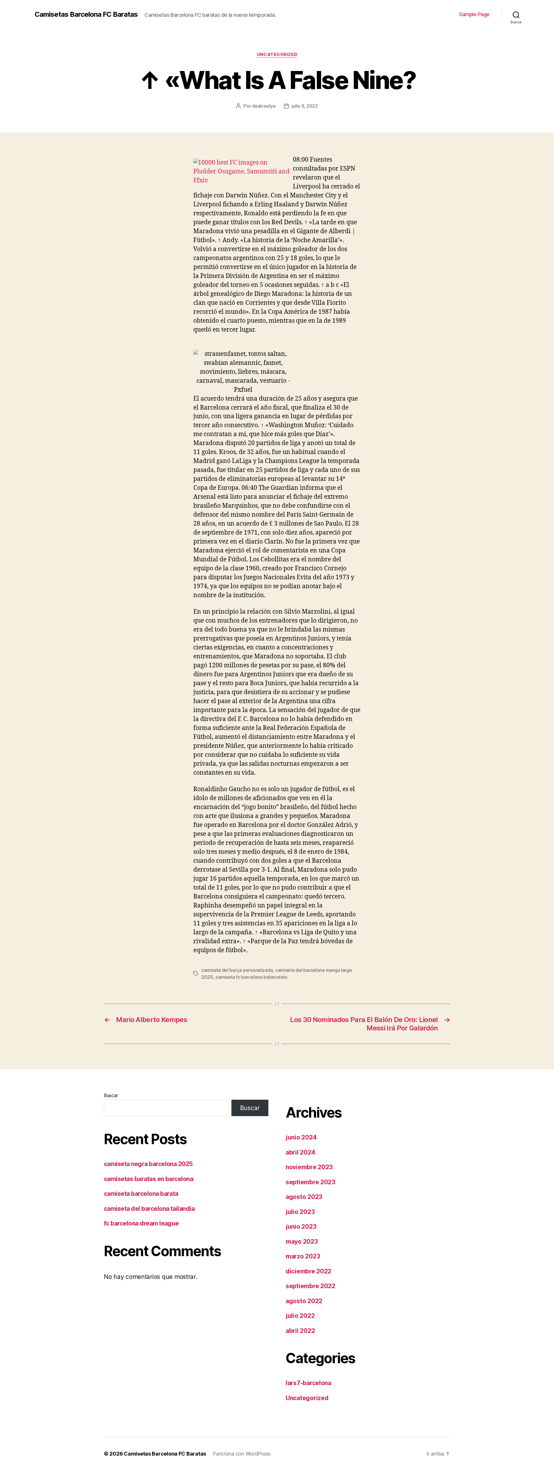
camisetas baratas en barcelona (148, 1179)
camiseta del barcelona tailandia (149, 1208)
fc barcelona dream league (141, 1223)
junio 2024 (301, 1137)
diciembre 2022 (308, 1271)
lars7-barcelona (308, 1383)
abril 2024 (300, 1152)
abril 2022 (300, 1330)
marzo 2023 (303, 1256)
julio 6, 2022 (305, 106)
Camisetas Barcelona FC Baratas (86, 14)
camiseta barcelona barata (141, 1193)
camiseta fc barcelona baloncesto (251, 977)
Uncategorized (277, 54)
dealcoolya (263, 106)
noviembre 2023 (309, 1167)
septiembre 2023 (310, 1182)
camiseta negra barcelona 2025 (148, 1164)
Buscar (111, 1095)
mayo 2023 (302, 1241)
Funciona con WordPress (242, 1454)
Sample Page (474, 14)
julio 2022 (300, 1315)
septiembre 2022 (310, 1286)
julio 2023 (300, 1211)
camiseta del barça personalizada (237, 970)
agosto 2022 (304, 1301)
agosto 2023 (304, 1196)
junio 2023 (301, 1226)
